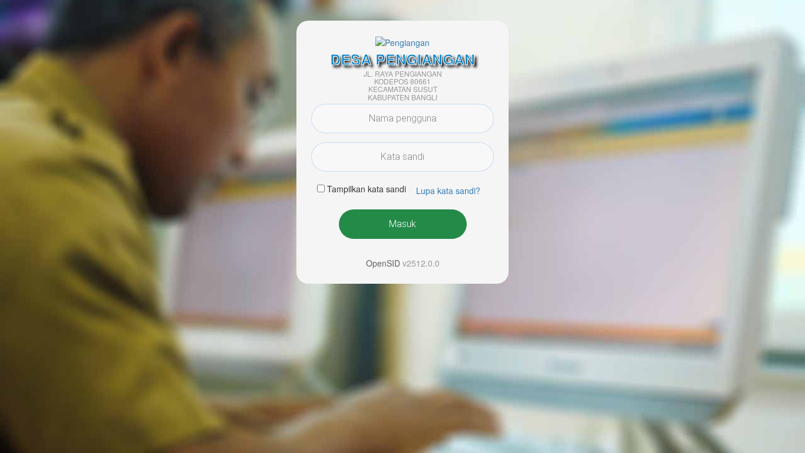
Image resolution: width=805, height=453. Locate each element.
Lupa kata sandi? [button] (448, 190)
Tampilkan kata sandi (366, 189)
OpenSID (383, 263)
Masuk (402, 223)
